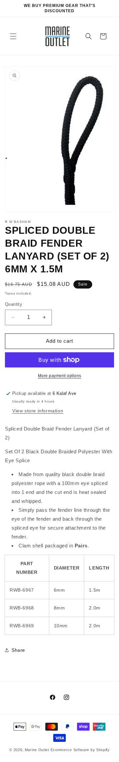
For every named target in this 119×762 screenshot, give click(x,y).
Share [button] (18, 650)
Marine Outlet (37, 750)
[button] (13, 36)
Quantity (13, 304)
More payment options (59, 375)
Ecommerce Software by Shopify (80, 750)
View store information (37, 410)
